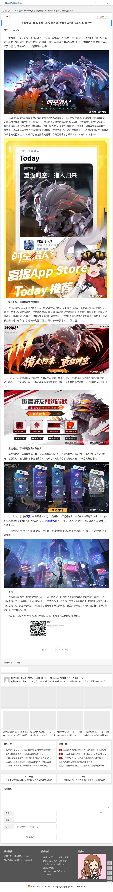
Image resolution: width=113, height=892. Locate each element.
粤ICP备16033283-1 (76, 887)
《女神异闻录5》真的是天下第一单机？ (79, 762)
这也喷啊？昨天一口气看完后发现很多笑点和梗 (82, 758)
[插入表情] (101, 813)
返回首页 (8, 856)
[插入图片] (107, 813)
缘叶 (64, 678)
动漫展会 (18, 860)
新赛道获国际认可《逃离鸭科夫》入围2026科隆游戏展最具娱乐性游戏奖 (15, 735)
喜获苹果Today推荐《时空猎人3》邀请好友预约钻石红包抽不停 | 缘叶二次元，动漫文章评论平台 (64, 681)
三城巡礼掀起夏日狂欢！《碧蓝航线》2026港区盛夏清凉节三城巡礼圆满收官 (96, 735)
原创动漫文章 (20, 856)
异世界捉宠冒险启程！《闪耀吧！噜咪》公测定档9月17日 (31, 758)
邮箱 (7, 820)
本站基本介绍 (30, 860)
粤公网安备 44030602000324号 (44, 887)
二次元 (13, 11)
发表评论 (103, 16)
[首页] (109, 863)
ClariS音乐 (8, 860)
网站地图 (63, 887)
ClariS (27, 856)
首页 (7, 11)
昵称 (7, 813)
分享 (67, 649)
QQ (7, 826)
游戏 (15, 669)
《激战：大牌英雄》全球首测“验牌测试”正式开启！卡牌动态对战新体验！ (37, 765)
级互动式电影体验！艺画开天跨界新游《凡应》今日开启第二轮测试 (42, 735)
